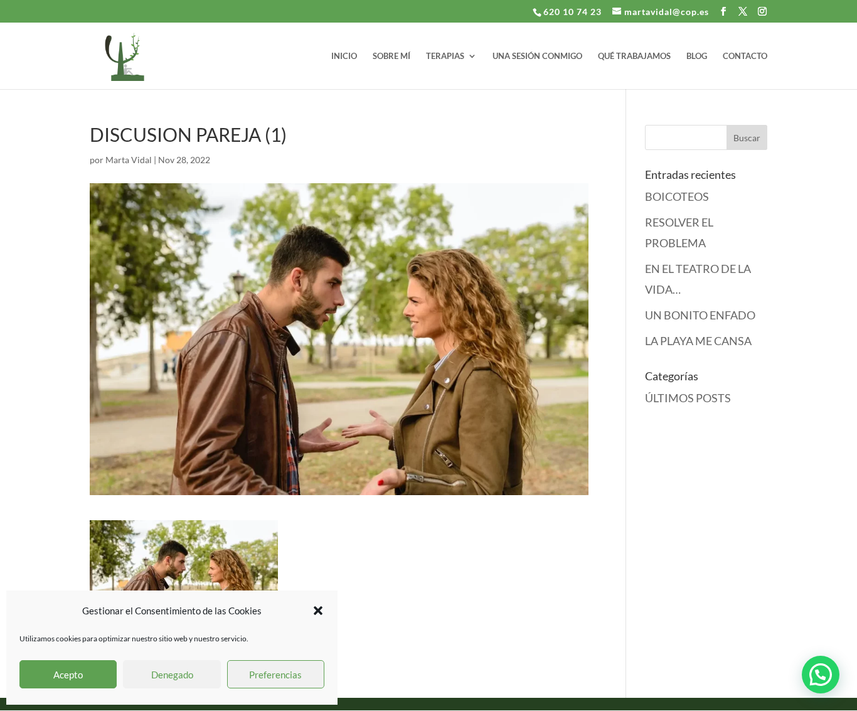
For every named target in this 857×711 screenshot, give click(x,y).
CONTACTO (745, 56)
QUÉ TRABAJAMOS (634, 56)
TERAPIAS (445, 56)
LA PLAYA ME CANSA (698, 341)
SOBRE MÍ (391, 56)
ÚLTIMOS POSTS (688, 398)
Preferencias (275, 674)
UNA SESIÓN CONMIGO (537, 56)
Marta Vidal (128, 159)
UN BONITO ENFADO (700, 315)
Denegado (172, 674)
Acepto (68, 674)
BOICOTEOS (677, 196)
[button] (318, 610)
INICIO (344, 56)
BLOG (696, 56)
